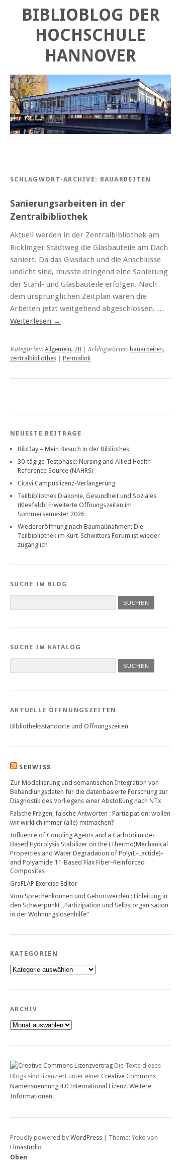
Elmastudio (26, 1147)
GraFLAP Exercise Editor (43, 883)
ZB (77, 349)
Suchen (136, 666)
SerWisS (35, 767)
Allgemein (58, 349)
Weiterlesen (35, 321)
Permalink (76, 358)
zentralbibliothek (33, 358)
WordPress (86, 1137)
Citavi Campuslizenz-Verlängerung (66, 483)
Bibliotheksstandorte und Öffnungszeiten (69, 726)
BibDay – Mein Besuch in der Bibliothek (73, 449)
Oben (18, 1157)
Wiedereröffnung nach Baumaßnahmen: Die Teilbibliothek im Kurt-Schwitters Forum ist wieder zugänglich (89, 535)
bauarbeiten (146, 349)
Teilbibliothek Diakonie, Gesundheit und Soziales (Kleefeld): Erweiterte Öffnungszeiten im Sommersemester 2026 (87, 505)
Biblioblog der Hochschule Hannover (91, 35)
